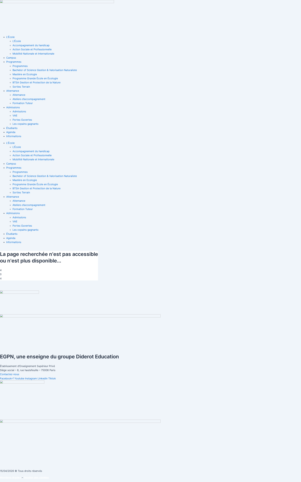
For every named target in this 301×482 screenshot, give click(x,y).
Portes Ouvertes (22, 119)
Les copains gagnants (25, 123)
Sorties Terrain (21, 86)
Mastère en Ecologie (25, 74)
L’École (10, 37)
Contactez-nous (9, 374)
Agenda (10, 132)
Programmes (13, 61)
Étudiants (11, 128)
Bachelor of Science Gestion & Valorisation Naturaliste (45, 70)
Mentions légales (10, 477)
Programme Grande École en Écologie (35, 78)
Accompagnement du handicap (31, 45)
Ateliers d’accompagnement (29, 99)
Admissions (13, 107)
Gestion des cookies (36, 477)
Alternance (12, 90)
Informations (13, 136)
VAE (15, 115)
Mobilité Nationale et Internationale (33, 53)
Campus (11, 57)
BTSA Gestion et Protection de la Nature (37, 82)
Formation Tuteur (23, 103)
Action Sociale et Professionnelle (32, 49)
